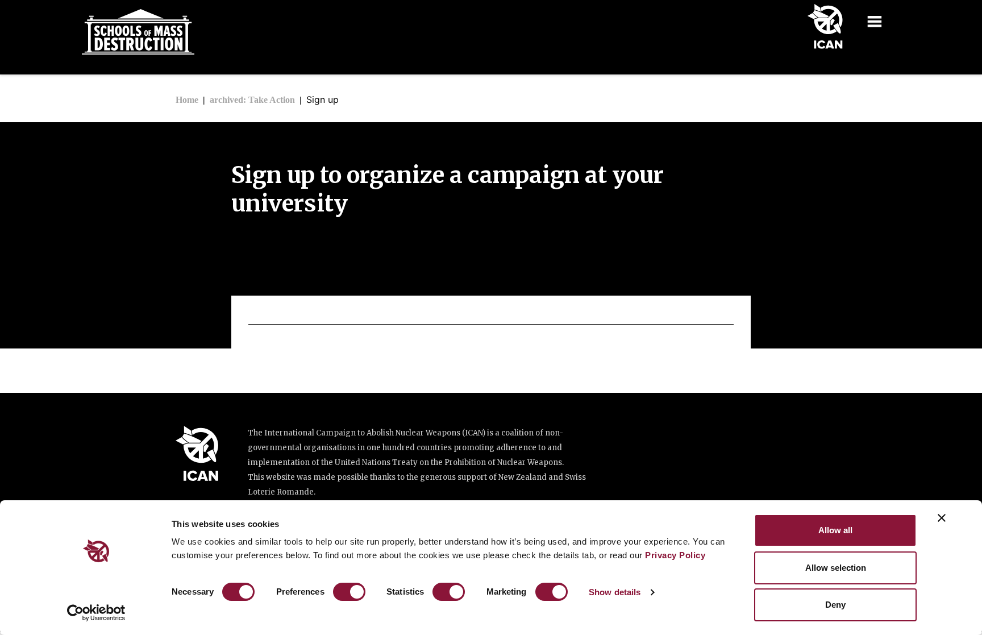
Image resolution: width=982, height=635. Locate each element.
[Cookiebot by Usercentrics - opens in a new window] (96, 612)
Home (187, 100)
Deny (835, 604)
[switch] (349, 592)
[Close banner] (942, 518)
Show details (614, 592)
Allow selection (835, 567)
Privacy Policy (675, 555)
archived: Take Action (252, 100)
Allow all (835, 530)
